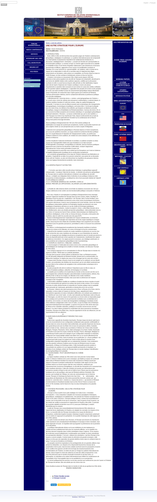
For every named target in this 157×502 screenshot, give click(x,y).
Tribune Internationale (34, 44)
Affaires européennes (123, 90)
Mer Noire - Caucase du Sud (123, 157)
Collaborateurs (34, 63)
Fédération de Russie (123, 124)
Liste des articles (56, 43)
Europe (53, 485)
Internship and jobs (34, 58)
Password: (27, 82)
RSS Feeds (82, 497)
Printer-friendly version (61, 476)
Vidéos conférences (34, 50)
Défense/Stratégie (64, 485)
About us (78, 38)
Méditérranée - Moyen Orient (123, 145)
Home (55, 38)
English (146, 3)
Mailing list (34, 67)
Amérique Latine (123, 178)
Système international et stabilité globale (123, 84)
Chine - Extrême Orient (123, 134)
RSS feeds (34, 71)
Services (34, 54)
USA (122, 114)
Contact (101, 38)
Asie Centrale (122, 168)
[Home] (78, 13)
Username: (28, 78)
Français (153, 3)
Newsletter (75, 497)
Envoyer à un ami (60, 478)
